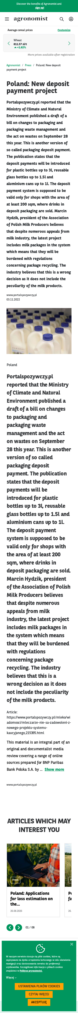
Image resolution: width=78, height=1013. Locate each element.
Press (28, 65)
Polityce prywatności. (31, 971)
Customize (64, 30)
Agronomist (13, 65)
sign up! (39, 8)
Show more (54, 770)
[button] (7, 19)
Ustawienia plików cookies (39, 986)
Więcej (10, 977)
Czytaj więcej (39, 994)
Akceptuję (39, 1002)
